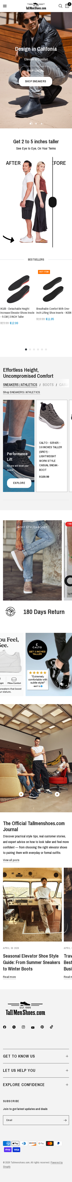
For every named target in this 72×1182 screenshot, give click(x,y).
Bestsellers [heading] (36, 259)
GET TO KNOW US (19, 1056)
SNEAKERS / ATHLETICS (20, 385)
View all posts (11, 860)
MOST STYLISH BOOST (32, 527)
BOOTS (48, 385)
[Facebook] (7, 1027)
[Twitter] (16, 1027)
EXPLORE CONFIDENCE (24, 1084)
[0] (66, 6)
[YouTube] (35, 1027)
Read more (9, 976)
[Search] (60, 6)
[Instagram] (26, 1027)
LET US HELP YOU (19, 1070)
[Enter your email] (65, 1120)
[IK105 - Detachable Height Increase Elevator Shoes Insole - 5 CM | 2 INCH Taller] (18, 286)
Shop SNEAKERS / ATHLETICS (21, 392)
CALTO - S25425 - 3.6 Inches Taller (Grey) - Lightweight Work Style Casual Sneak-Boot (50, 456)
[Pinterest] (45, 1027)
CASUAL (65, 385)
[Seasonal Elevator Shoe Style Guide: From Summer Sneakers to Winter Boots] (32, 905)
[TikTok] (54, 1026)
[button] (35, 71)
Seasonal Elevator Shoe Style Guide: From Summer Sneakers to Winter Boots (31, 962)
